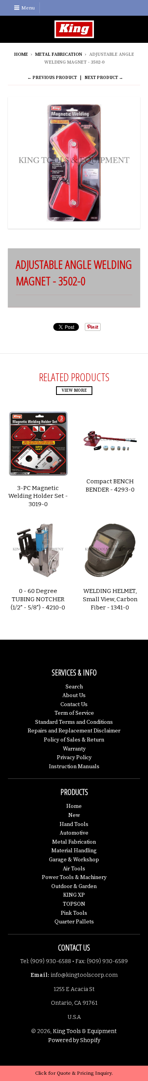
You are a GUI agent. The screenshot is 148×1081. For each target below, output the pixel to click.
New (74, 815)
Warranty (74, 748)
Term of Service (74, 713)
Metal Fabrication (58, 54)
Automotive (74, 833)
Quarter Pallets (74, 921)
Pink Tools (74, 913)
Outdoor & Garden (74, 886)
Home (21, 54)
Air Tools (74, 868)
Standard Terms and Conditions (74, 722)
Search (74, 686)
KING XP (74, 895)
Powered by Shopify (74, 1040)
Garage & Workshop (74, 859)
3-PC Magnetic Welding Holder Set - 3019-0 (38, 496)
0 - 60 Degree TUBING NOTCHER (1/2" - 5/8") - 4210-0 (38, 599)
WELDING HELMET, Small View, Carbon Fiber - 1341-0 (110, 599)
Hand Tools (74, 824)
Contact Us (74, 704)
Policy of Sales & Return (74, 739)
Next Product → (103, 78)
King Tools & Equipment (85, 1031)
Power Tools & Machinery (74, 877)
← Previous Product (52, 78)
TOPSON (74, 904)
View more (74, 390)
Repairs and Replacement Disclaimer (74, 730)
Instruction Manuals (74, 766)
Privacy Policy (74, 757)
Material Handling (74, 850)
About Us (74, 695)
